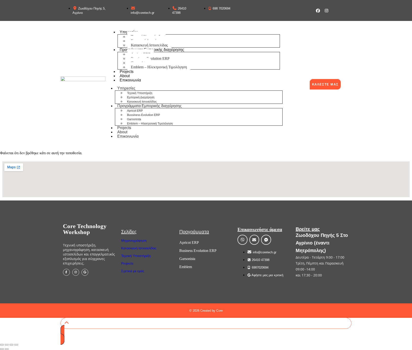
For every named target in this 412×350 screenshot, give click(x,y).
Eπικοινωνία (130, 80)
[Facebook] (318, 11)
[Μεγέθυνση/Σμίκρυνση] (2, 344)
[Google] (85, 272)
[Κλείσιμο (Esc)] (16, 344)
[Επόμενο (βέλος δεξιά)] (7, 349)
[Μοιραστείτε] (11, 344)
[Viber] (242, 240)
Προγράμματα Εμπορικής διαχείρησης (152, 50)
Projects (127, 72)
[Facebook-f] (66, 272)
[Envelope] (254, 240)
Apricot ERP (135, 110)
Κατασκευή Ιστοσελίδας (149, 45)
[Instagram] (326, 11)
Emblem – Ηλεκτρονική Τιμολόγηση (159, 67)
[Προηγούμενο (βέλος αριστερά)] (2, 349)
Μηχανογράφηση (134, 240)
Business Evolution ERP (197, 251)
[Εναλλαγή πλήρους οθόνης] (7, 344)
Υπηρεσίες (126, 88)
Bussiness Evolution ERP (143, 115)
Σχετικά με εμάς (132, 271)
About (125, 76)
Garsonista (134, 119)
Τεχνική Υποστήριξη (139, 93)
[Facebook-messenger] (266, 240)
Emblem (185, 267)
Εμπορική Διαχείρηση (140, 97)
